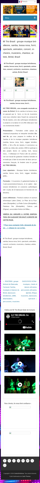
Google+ (14, 460)
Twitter (9, 460)
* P (4, 225)
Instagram (5, 465)
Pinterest (23, 460)
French (24, 1)
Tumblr (32, 460)
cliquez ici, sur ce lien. (17, 228)
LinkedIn (18, 460)
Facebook (5, 460)
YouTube (27, 460)
